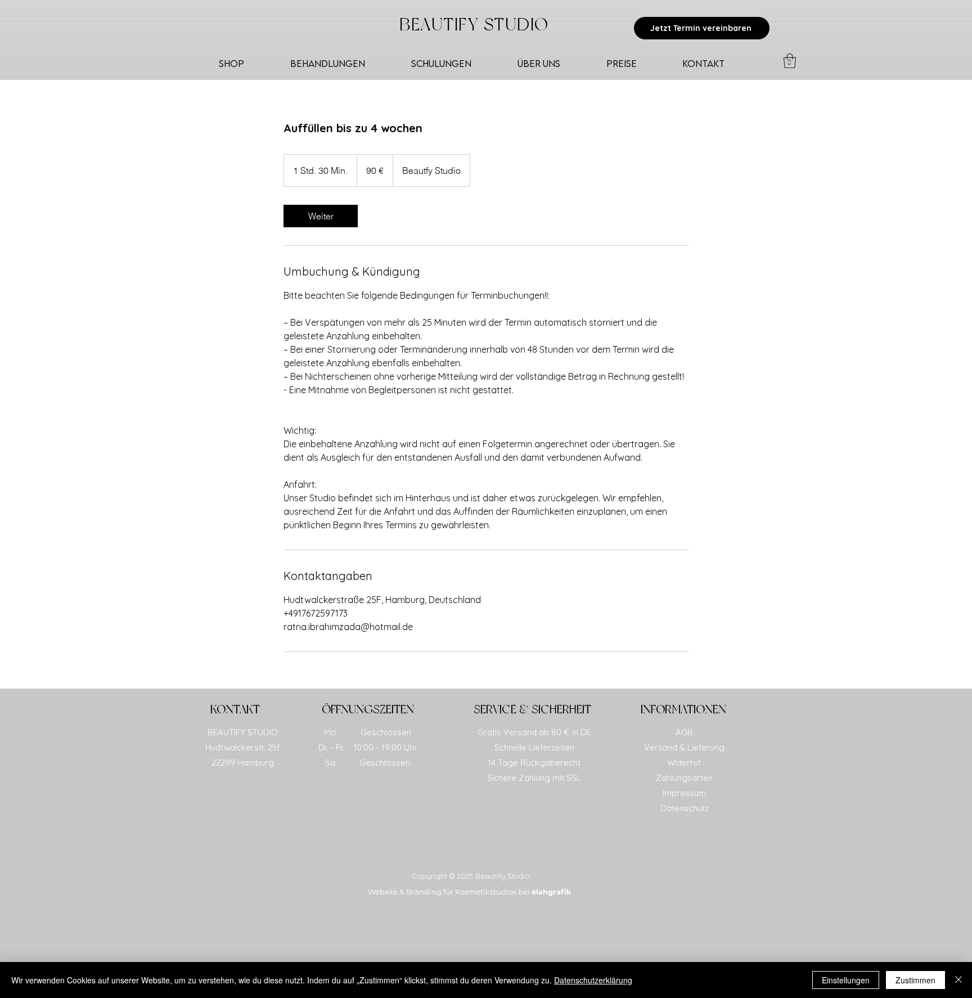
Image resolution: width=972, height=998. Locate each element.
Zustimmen (915, 980)
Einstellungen (846, 980)
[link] (321, 216)
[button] (790, 60)
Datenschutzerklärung (593, 980)
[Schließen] (958, 980)
